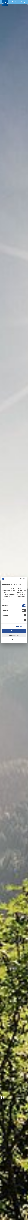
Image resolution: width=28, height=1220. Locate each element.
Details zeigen (19, 626)
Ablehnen (14, 639)
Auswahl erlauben (14, 635)
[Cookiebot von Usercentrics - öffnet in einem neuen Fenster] (19, 579)
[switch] (24, 610)
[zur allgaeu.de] (4, 3)
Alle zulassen (14, 630)
